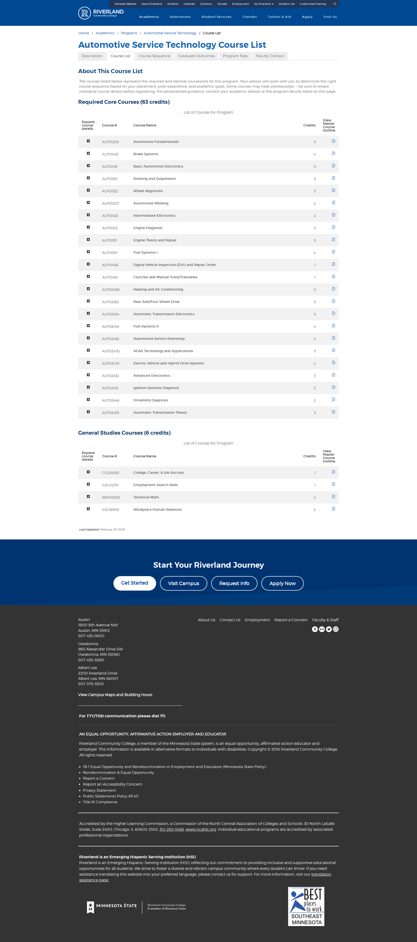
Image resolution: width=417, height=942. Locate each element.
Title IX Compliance (100, 802)
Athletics (172, 4)
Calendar (189, 4)
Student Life (286, 4)
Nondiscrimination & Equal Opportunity (118, 772)
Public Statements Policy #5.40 (110, 796)
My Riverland (262, 4)
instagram (336, 629)
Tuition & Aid (279, 17)
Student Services (216, 17)
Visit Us (330, 17)
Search (335, 4)
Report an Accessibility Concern (112, 784)
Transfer (249, 17)
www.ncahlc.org (201, 829)
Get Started (134, 583)
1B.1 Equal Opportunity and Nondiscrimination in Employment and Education (152, 767)
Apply (307, 17)
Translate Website (125, 4)
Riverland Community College (105, 13)
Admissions (180, 17)
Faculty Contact (270, 56)
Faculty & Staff (325, 620)
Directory (206, 4)
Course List (120, 56)
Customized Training (313, 4)
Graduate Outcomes (196, 56)
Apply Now (283, 583)
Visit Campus (183, 583)
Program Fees (235, 56)
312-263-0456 (172, 829)
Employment (240, 4)
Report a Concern (291, 620)
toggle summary (88, 141)
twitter (329, 629)
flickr (322, 629)
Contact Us (230, 620)
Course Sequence (154, 56)
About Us (206, 620)
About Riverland (151, 4)
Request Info (234, 583)
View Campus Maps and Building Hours (115, 694)
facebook (315, 629)
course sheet (333, 141)
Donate (222, 4)
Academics (149, 17)
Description (92, 56)
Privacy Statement (99, 790)
